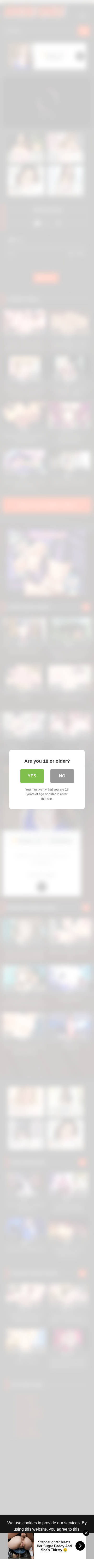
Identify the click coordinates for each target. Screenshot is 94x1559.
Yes (32, 776)
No (62, 776)
